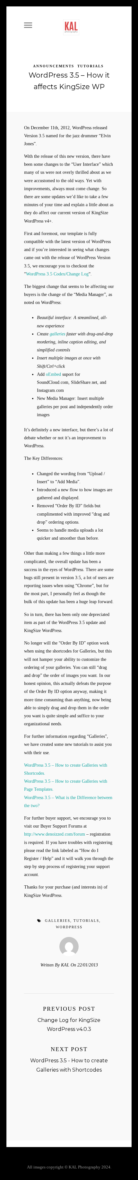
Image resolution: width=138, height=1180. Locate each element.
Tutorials (90, 66)
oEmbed (53, 374)
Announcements (53, 66)
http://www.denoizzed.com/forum (54, 834)
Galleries (57, 921)
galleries (57, 334)
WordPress (69, 927)
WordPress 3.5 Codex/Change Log (57, 274)
